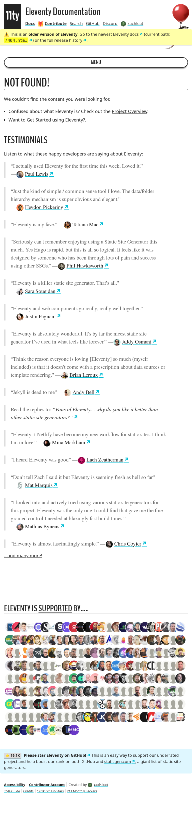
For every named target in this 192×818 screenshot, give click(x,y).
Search (76, 23)
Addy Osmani (137, 341)
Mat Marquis (38, 484)
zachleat (101, 784)
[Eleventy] (12, 16)
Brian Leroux (84, 374)
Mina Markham (68, 442)
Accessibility (14, 784)
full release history (64, 40)
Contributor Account (47, 784)
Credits (28, 791)
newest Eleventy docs (118, 34)
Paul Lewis (36, 173)
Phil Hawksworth (84, 265)
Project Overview (129, 111)
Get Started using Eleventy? (56, 120)
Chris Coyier (127, 543)
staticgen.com (117, 761)
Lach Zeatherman (105, 459)
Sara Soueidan (40, 290)
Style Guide (12, 791)
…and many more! (23, 555)
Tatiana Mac (85, 224)
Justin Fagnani (40, 316)
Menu (96, 62)
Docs (30, 23)
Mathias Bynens (42, 526)
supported (55, 608)
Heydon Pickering (44, 206)
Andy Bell (83, 392)
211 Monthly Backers (82, 791)
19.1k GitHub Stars (50, 791)
